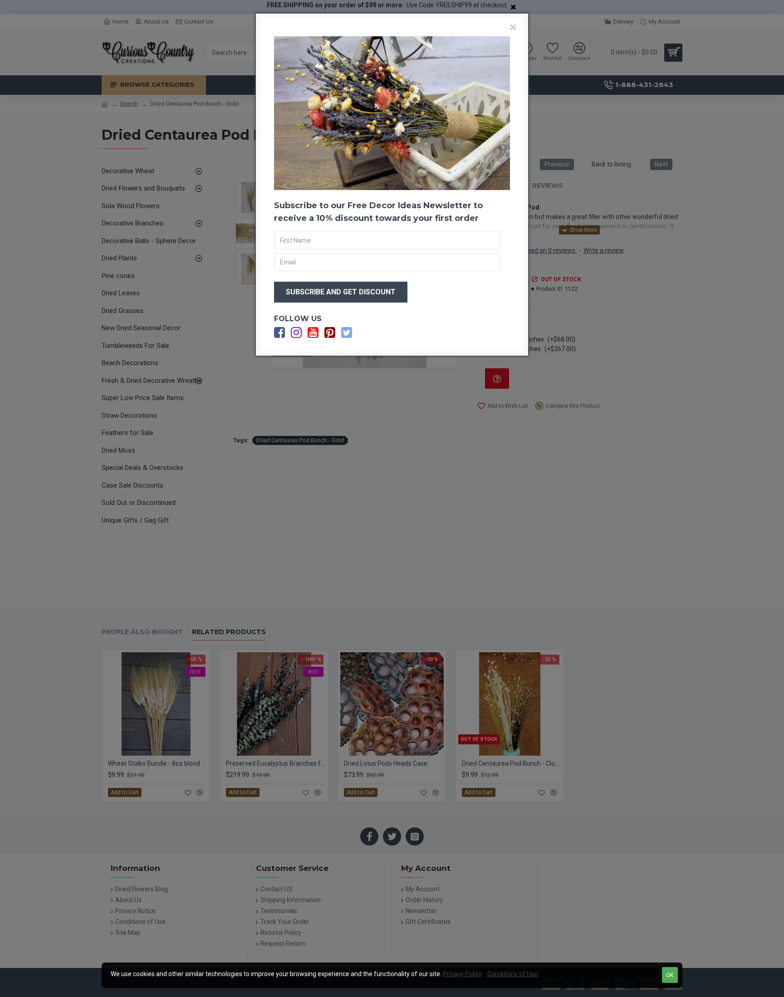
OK (670, 975)
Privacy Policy (462, 973)
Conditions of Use (512, 973)
